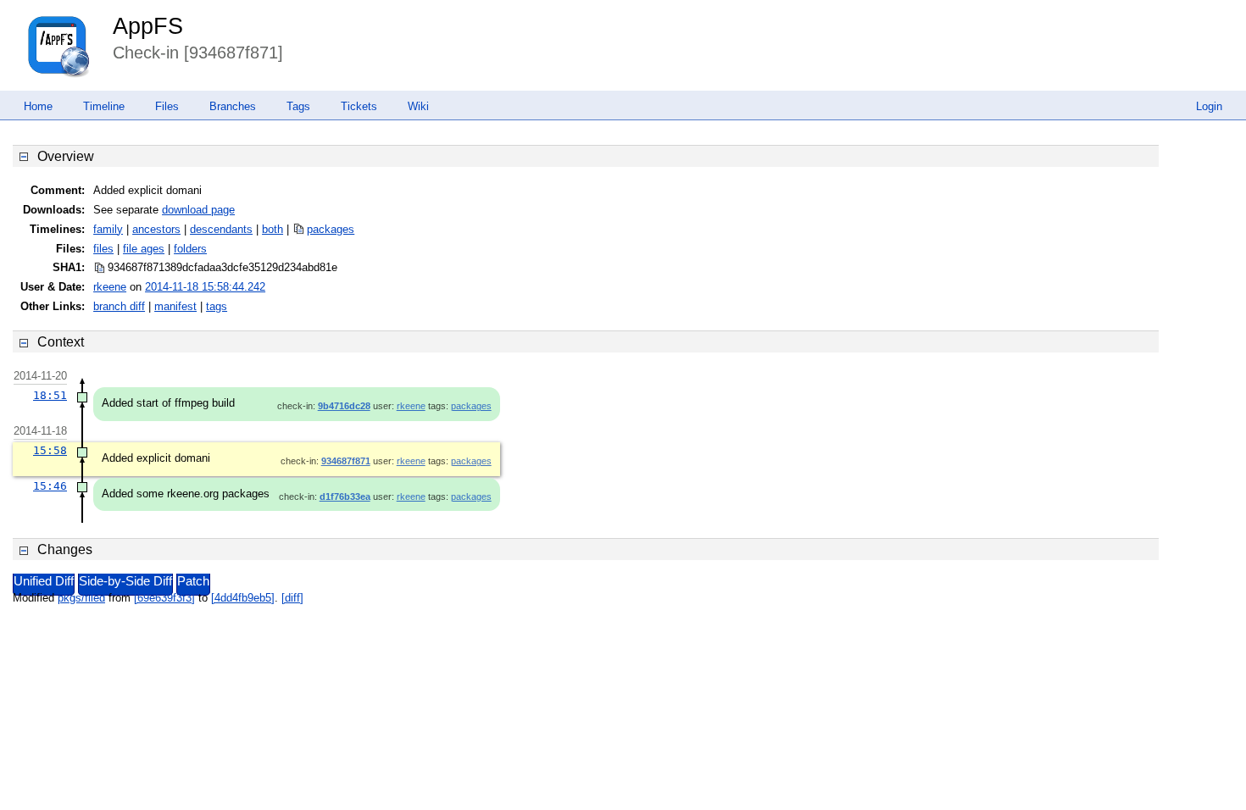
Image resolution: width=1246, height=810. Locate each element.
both (272, 229)
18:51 (50, 395)
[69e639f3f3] (164, 597)
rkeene (109, 286)
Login (1209, 106)
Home (38, 106)
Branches (232, 106)
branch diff (119, 306)
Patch (193, 581)
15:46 (50, 486)
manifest (175, 306)
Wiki (418, 106)
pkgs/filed (81, 597)
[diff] (292, 597)
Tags (298, 106)
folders (190, 248)
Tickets (359, 106)
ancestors (156, 229)
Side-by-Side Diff (125, 581)
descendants (221, 229)
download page (198, 209)
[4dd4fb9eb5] (243, 597)
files (103, 248)
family (108, 229)
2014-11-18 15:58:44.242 (205, 286)
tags (216, 306)
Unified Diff (44, 581)
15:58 (50, 450)
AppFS (148, 26)
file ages (143, 248)
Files (167, 106)
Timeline (104, 106)
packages (330, 229)
